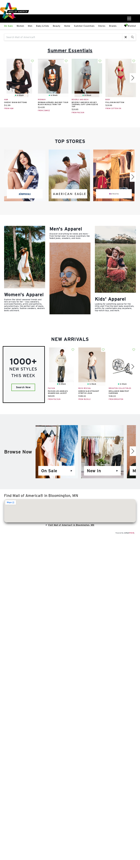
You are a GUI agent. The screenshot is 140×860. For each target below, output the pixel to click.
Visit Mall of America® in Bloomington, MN (71, 525)
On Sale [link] (8, 26)
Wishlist (132, 26)
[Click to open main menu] (129, 18)
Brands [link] (113, 26)
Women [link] (20, 26)
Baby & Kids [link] (42, 26)
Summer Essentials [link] (84, 26)
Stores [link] (101, 26)
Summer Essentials (70, 50)
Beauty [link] (56, 26)
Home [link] (67, 26)
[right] (133, 78)
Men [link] (30, 26)
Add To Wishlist (32, 61)
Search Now (23, 387)
